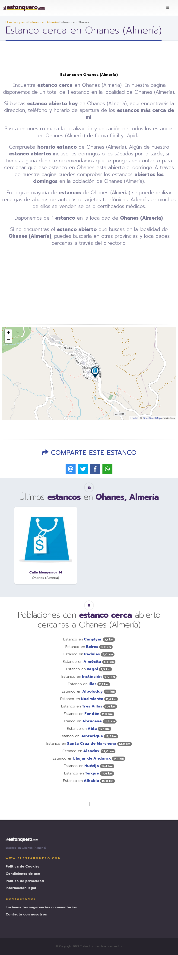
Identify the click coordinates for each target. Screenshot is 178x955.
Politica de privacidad (25, 881)
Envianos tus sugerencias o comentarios (41, 907)
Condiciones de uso (23, 874)
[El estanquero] (24, 8)
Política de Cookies (22, 867)
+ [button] (8, 333)
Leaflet (134, 418)
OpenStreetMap (152, 418)
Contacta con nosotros (26, 915)
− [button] (8, 340)
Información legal (21, 888)
